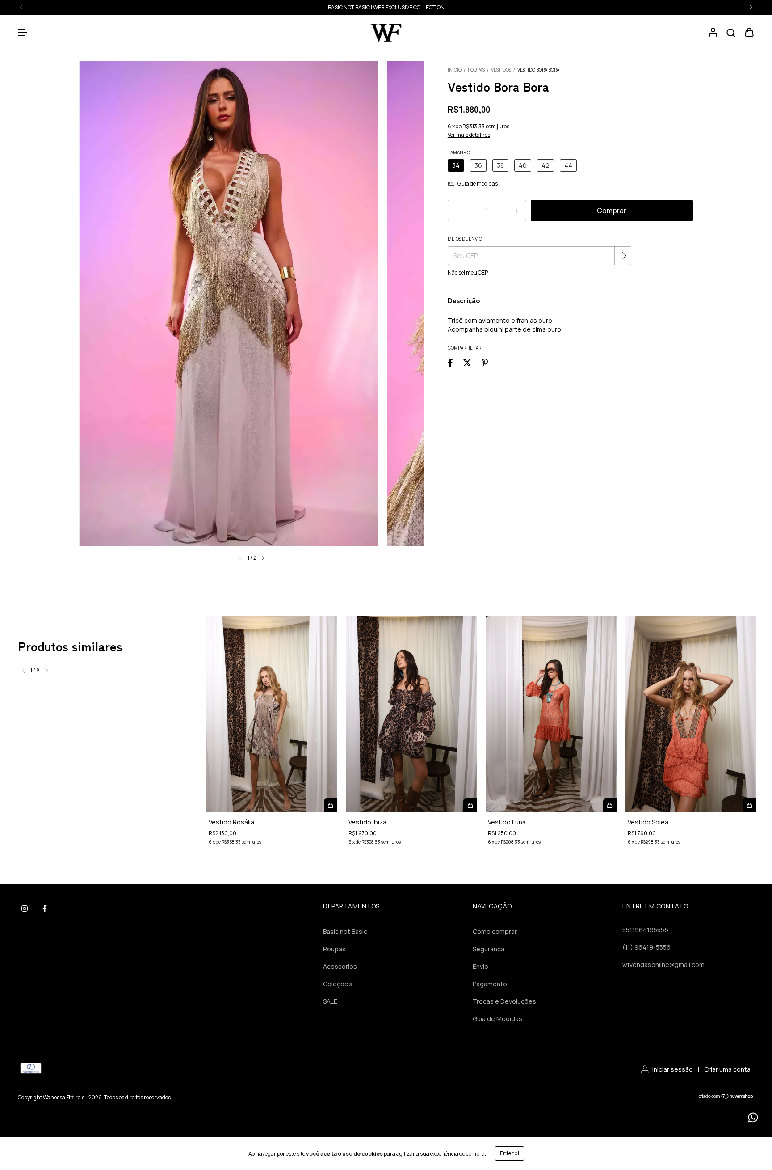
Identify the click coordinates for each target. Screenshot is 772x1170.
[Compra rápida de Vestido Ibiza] (470, 805)
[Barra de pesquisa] (730, 33)
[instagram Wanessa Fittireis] (24, 908)
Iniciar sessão (672, 1069)
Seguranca (488, 949)
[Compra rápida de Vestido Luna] (610, 805)
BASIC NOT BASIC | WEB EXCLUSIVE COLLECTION (386, 7)
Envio (480, 966)
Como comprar (495, 931)
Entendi (509, 1153)
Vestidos (501, 70)
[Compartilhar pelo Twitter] (467, 362)
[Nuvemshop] (726, 1097)
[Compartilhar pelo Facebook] (450, 362)
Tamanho (459, 152)
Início (455, 70)
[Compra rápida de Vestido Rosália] (330, 805)
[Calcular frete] (623, 255)
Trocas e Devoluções (504, 1001)
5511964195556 (645, 929)
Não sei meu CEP (468, 272)
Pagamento (490, 984)
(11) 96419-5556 (646, 947)
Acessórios (340, 966)
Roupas (476, 70)
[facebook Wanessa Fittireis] (44, 908)
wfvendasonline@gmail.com (663, 964)
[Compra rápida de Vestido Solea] (749, 805)
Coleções (337, 984)
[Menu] (22, 33)
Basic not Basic (345, 931)
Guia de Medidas (497, 1018)
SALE (330, 1001)
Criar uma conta (727, 1069)
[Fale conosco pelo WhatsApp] (753, 1117)
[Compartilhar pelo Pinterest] (485, 362)
